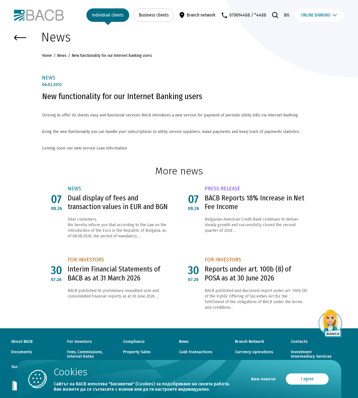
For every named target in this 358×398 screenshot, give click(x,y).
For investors (86, 260)
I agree (307, 378)
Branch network (201, 15)
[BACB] (39, 15)
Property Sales (136, 352)
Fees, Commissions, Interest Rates (85, 354)
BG (286, 15)
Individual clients (108, 15)
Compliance (134, 342)
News (62, 55)
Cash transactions (195, 352)
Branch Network (249, 342)
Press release (222, 189)
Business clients (154, 15)
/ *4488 (258, 15)
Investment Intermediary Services (311, 354)
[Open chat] (331, 323)
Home (47, 55)
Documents (21, 352)
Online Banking (315, 15)
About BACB (21, 342)
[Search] (275, 15)
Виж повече (263, 378)
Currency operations (254, 352)
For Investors (79, 342)
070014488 (239, 15)
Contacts (299, 342)
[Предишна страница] (20, 38)
